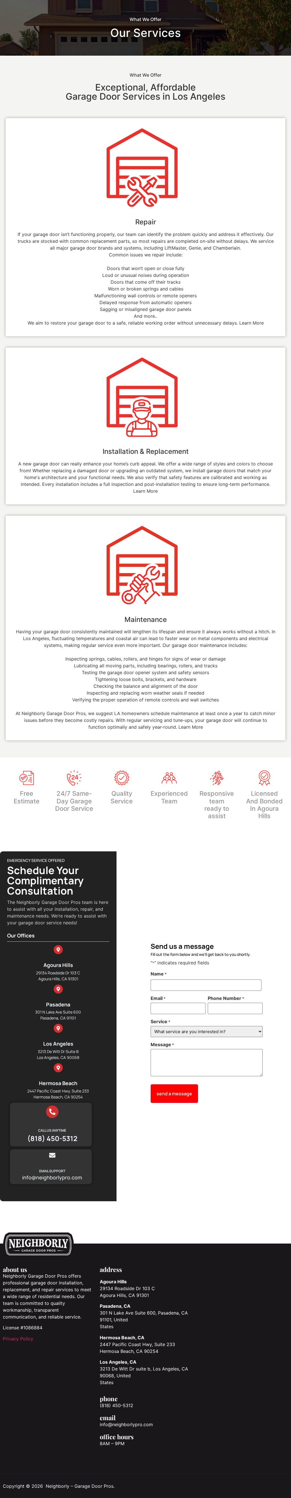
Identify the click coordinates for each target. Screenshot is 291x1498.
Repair (145, 222)
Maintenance (145, 619)
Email (158, 998)
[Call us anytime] (52, 1112)
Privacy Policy (18, 1339)
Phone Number (226, 998)
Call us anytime (52, 1130)
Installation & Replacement (146, 451)
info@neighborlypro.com (126, 1424)
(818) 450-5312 (116, 1405)
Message (162, 1044)
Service (160, 1021)
